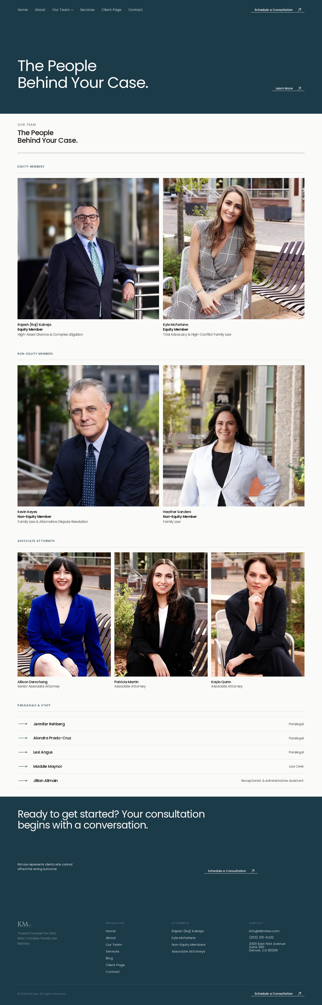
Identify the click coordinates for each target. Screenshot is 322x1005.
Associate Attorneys (188, 951)
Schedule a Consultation (274, 10)
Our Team (61, 9)
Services (87, 9)
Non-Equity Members (189, 945)
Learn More (284, 88)
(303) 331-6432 (261, 937)
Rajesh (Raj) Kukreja (188, 931)
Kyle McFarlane (184, 938)
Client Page (111, 9)
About (40, 9)
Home (23, 9)
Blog (109, 958)
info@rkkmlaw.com (264, 931)
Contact (135, 9)
